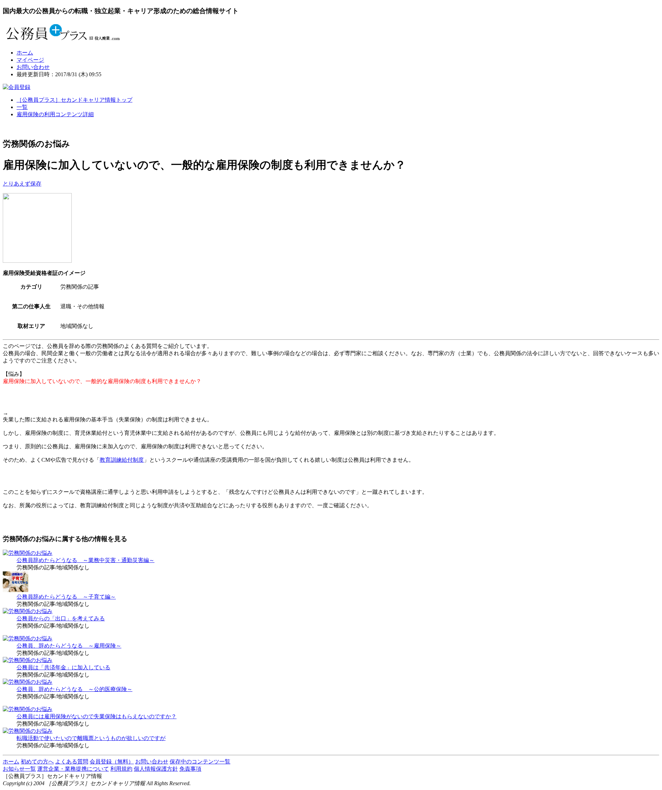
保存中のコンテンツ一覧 (200, 761)
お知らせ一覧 (19, 769)
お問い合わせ (33, 67)
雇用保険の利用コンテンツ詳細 (55, 114)
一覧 (22, 107)
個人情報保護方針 (156, 769)
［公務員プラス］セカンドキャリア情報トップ (74, 100)
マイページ (30, 60)
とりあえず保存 (22, 184)
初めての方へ (37, 761)
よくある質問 (71, 761)
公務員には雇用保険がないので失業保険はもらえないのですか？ (97, 716)
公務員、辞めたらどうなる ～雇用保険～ (69, 646)
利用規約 (121, 769)
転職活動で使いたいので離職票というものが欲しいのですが (91, 738)
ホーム (25, 53)
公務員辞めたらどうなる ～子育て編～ (66, 597)
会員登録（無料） (112, 761)
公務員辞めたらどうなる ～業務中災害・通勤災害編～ (85, 560)
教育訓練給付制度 (122, 460)
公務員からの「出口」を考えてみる (61, 618)
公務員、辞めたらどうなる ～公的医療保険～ (74, 689)
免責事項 (190, 769)
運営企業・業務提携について (73, 769)
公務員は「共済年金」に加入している (63, 667)
